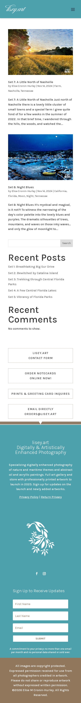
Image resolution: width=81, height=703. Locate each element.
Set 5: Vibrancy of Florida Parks (30, 297)
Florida (12, 196)
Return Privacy (51, 497)
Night (30, 196)
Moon (21, 196)
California (60, 191)
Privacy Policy (28, 497)
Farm (57, 86)
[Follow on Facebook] (37, 574)
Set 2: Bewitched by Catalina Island (33, 273)
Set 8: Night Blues (21, 187)
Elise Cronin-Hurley (23, 86)
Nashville (13, 90)
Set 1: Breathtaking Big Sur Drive (31, 266)
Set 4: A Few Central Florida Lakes (32, 290)
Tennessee (27, 90)
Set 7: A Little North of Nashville (30, 82)
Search (66, 243)
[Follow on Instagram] (44, 574)
